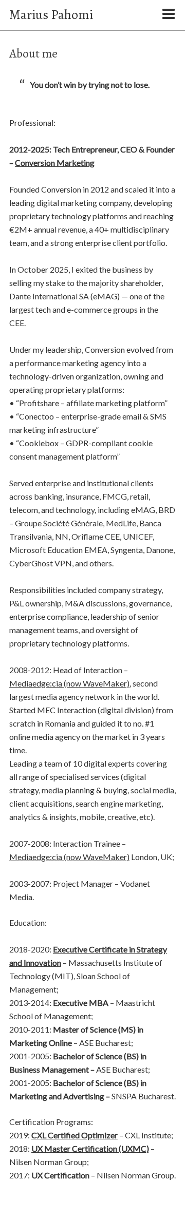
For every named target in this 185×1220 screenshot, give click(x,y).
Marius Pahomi (51, 15)
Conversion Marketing (55, 162)
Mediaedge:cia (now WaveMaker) (69, 683)
